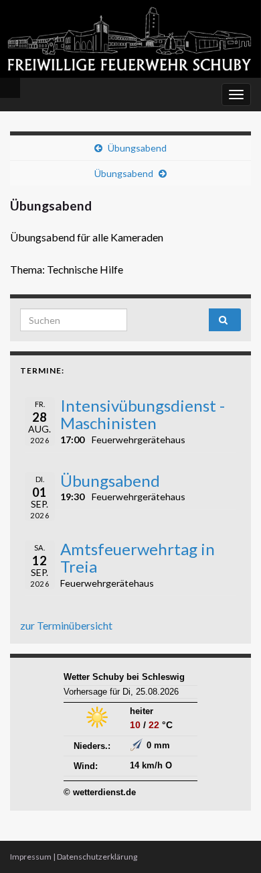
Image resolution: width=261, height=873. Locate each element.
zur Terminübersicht (66, 625)
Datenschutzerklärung (97, 857)
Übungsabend (137, 148)
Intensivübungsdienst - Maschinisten (142, 414)
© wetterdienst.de (100, 792)
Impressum (31, 857)
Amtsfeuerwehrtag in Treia (137, 557)
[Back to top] (231, 843)
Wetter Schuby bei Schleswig (124, 677)
